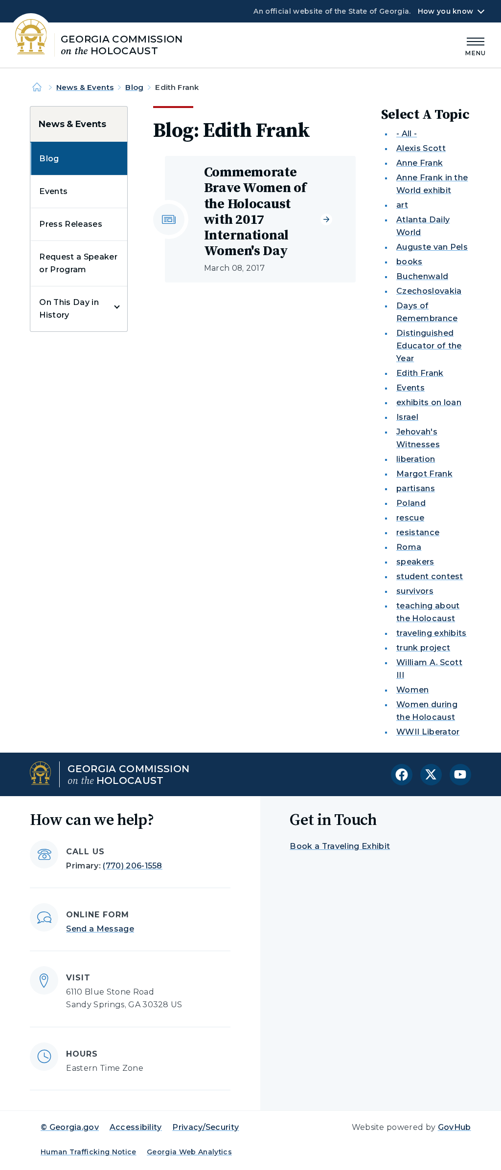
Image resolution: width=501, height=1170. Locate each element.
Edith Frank (420, 373)
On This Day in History (68, 309)
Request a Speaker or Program (78, 263)
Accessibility (136, 1127)
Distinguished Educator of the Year (429, 345)
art (402, 205)
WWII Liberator (427, 732)
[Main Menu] (475, 45)
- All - (406, 133)
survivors (414, 591)
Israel (407, 417)
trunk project (423, 647)
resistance (417, 532)
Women (412, 689)
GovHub (454, 1127)
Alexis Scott (421, 148)
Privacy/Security (205, 1127)
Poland (411, 503)
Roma (408, 547)
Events (53, 191)
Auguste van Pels (432, 247)
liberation (415, 459)
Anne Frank (419, 163)
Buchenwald (422, 276)
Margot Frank (424, 473)
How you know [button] (445, 11)
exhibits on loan (428, 402)
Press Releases (70, 224)
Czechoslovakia (428, 291)
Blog (134, 87)
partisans (415, 488)
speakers (415, 561)
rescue (410, 517)
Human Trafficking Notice (89, 1152)
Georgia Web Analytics (189, 1152)
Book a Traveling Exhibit (340, 846)
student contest (429, 576)
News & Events (85, 87)
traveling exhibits (431, 633)
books (409, 261)
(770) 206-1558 (132, 865)
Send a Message (100, 928)
